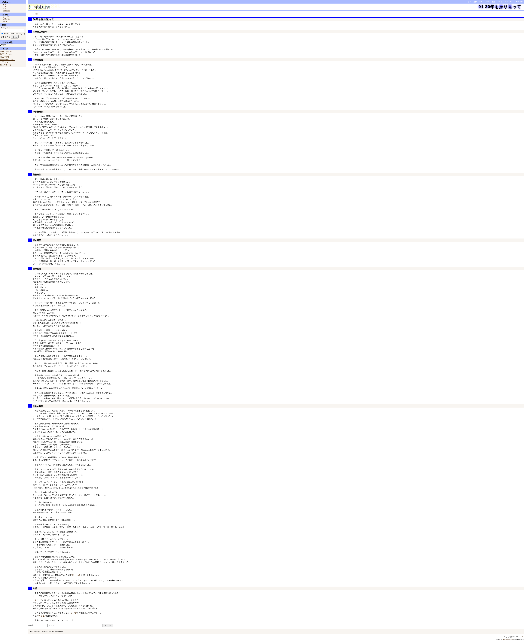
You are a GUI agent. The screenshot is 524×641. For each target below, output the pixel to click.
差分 (475, 2)
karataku (521, 637)
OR (12, 34)
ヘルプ (500, 2)
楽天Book (4, 62)
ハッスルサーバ (7, 51)
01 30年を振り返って (500, 6)
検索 (493, 2)
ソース (487, 2)
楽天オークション (7, 60)
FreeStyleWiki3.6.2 (507, 639)
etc (36, 14)
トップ (468, 2)
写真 (4, 8)
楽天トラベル (6, 54)
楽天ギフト (5, 57)
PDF (506, 2)
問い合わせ (6, 10)
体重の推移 (6, 19)
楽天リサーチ (6, 65)
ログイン (519, 2)
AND (6, 34)
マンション (76, 575)
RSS (512, 2)
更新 (35, 632)
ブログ (5, 6)
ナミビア (38, 600)
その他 (5, 21)
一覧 (480, 2)
